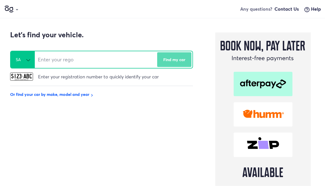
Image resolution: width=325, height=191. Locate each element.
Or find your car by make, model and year (52, 94)
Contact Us (286, 9)
